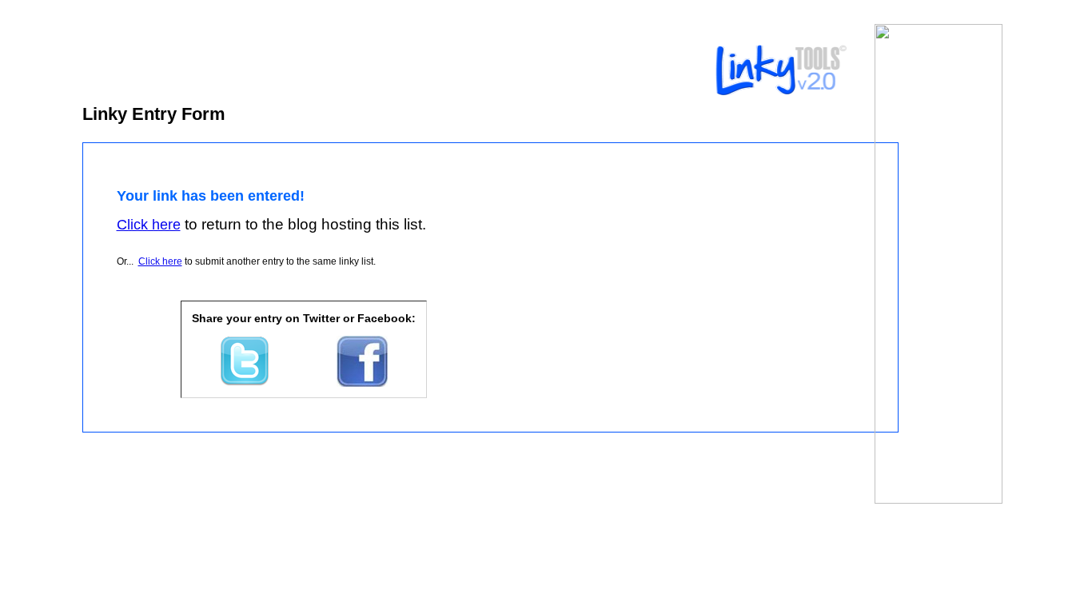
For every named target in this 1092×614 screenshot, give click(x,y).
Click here (160, 261)
